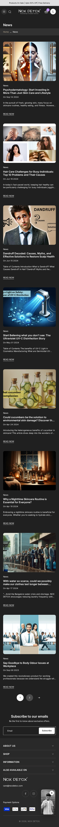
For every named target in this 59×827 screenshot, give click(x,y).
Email (9, 731)
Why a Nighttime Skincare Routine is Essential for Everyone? (25, 501)
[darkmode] (53, 11)
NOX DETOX (34, 821)
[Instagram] (33, 793)
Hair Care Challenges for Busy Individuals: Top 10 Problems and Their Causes (28, 173)
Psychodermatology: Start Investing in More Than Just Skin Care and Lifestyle (27, 91)
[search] (9, 11)
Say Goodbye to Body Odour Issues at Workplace (26, 664)
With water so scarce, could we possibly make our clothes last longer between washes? (27, 582)
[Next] (39, 697)
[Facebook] (25, 793)
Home (6, 32)
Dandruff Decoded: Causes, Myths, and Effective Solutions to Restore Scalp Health (29, 255)
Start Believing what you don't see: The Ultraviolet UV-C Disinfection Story (27, 337)
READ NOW (8, 114)
